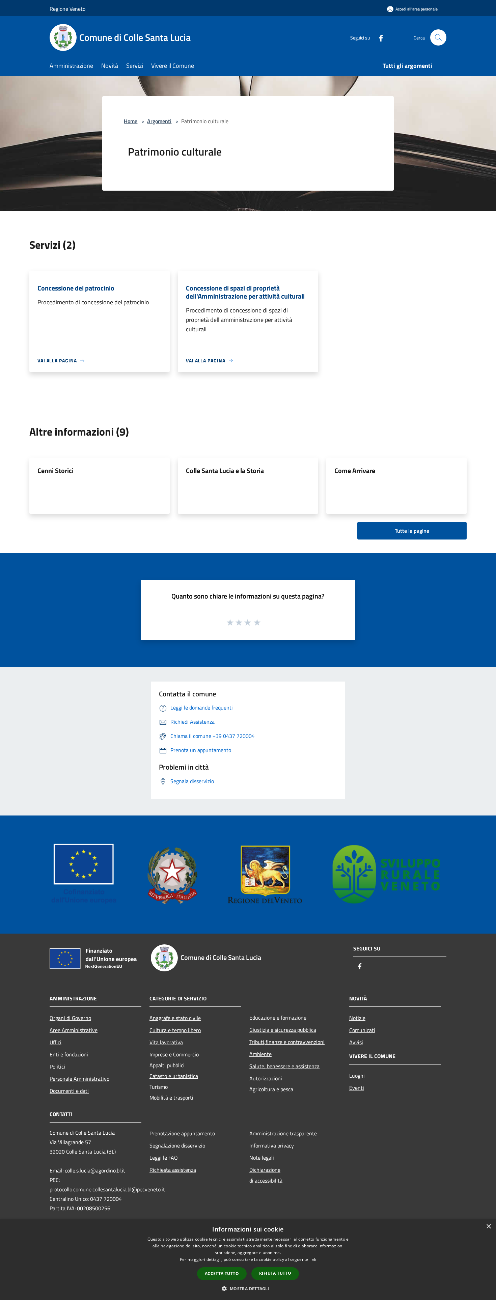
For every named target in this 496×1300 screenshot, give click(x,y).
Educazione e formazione (277, 1018)
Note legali (261, 1158)
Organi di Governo (70, 1018)
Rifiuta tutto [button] (275, 1273)
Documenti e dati (69, 1091)
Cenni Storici (55, 470)
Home (130, 121)
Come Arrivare (354, 470)
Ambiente (260, 1054)
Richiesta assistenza (172, 1170)
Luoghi (357, 1076)
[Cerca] (438, 37)
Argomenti (159, 121)
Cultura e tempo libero (175, 1030)
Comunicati (362, 1030)
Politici (57, 1066)
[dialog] (248, 1259)
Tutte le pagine (412, 531)
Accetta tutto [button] (222, 1273)
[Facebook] (378, 37)
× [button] (488, 1226)
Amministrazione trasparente (283, 1133)
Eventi (356, 1088)
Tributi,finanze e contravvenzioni (287, 1042)
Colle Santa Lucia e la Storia (225, 470)
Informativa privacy (271, 1145)
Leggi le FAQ (163, 1158)
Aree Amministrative (74, 1030)
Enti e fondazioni (69, 1054)
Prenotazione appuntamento (182, 1133)
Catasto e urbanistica (173, 1076)
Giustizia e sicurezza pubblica (282, 1030)
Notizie (357, 1018)
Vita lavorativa (166, 1042)
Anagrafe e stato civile (175, 1018)
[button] (248, 1288)
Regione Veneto (67, 9)
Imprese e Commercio (174, 1054)
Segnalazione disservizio (177, 1145)
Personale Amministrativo (79, 1079)
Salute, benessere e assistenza (284, 1066)
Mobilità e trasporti (171, 1098)
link (312, 1259)
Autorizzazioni (265, 1078)
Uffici (55, 1042)
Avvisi (356, 1042)
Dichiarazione (264, 1170)
